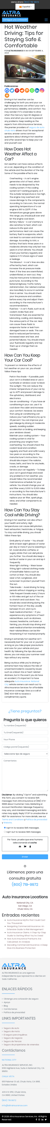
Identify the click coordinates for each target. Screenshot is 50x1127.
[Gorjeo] (12, 90)
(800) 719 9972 (9, 1100)
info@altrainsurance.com (14, 1105)
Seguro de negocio (13, 1038)
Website (8, 822)
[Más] (7, 95)
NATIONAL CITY (9, 1059)
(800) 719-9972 (31, 2)
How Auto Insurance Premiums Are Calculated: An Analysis (24, 940)
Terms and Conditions (13, 819)
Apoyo (7, 1002)
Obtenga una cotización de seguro (21, 998)
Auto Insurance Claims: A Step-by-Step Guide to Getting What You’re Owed (26, 934)
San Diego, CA (25, 905)
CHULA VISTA (8, 1076)
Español (26, 6)
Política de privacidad (36, 819)
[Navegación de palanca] (46, 19)
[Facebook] (7, 90)
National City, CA (25, 902)
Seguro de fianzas (13, 1041)
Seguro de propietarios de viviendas (21, 1044)
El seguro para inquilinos (15, 1034)
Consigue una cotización (15, 19)
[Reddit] (22, 90)
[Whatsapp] (32, 90)
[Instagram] (42, 90)
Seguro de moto (12, 1031)
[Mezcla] (27, 90)
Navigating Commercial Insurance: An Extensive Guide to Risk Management (25, 928)
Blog (6, 1005)
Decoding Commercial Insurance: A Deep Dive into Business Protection (27, 946)
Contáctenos (10, 1009)
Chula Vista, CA (25, 908)
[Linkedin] (37, 90)
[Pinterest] (17, 90)
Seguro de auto (11, 1028)
